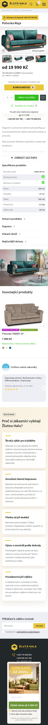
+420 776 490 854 (33, 119)
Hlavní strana (6, 10)
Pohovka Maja (26, 10)
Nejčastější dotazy (12, 241)
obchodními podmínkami (28, 631)
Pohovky (16, 10)
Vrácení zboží (9, 234)
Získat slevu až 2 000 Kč (24, 705)
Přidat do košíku (26, 97)
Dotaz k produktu (12, 219)
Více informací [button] (27, 73)
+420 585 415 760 (15, 119)
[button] (43, 326)
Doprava (6, 226)
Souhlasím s (22, 631)
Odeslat (39, 625)
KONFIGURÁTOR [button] (21, 87)
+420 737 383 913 (30, 17)
